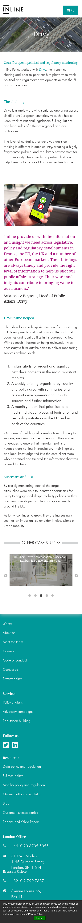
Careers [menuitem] (8, 651)
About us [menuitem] (9, 633)
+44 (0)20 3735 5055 (29, 846)
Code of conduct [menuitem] (15, 660)
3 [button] (41, 596)
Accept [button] (39, 918)
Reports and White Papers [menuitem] (21, 822)
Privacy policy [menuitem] (12, 679)
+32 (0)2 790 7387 (27, 880)
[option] (42, 571)
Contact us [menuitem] (10, 669)
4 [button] (47, 596)
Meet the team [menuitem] (13, 642)
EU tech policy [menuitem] (13, 776)
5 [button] (52, 596)
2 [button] (35, 596)
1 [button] (29, 596)
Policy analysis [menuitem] (13, 702)
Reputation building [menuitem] (16, 721)
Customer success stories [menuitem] (20, 812)
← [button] (6, 576)
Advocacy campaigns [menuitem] (18, 711)
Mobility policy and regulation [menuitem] (24, 785)
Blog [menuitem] (6, 803)
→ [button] (76, 576)
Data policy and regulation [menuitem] (22, 766)
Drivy (42, 69)
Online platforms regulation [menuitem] (22, 794)
